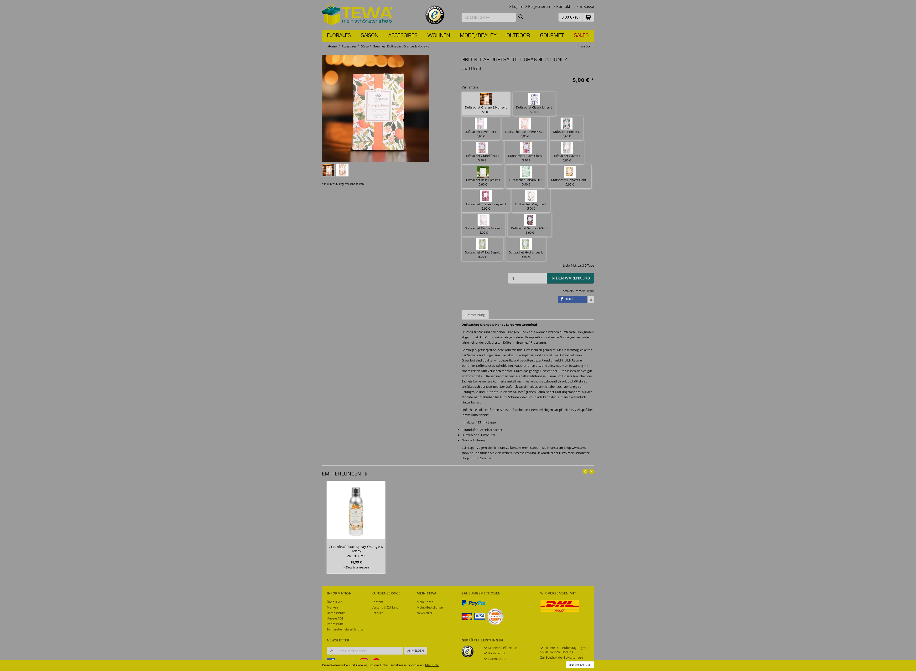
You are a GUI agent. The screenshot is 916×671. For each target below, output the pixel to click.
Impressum (335, 624)
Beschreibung (475, 315)
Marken (332, 607)
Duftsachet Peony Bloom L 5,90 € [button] (483, 230)
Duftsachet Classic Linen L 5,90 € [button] (534, 109)
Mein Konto (425, 602)
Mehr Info (432, 665)
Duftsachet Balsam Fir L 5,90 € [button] (525, 182)
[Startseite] (357, 14)
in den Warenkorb (570, 278)
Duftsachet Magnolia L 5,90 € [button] (531, 206)
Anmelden (415, 650)
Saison (369, 35)
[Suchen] (520, 16)
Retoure (377, 613)
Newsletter (424, 613)
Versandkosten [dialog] (354, 184)
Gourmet (552, 35)
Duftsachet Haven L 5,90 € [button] (567, 158)
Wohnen (438, 35)
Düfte (365, 46)
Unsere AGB (335, 618)
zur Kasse (585, 6)
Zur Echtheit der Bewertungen (561, 657)
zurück (585, 46)
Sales (581, 35)
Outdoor (518, 35)
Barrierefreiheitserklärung (345, 629)
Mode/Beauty (478, 35)
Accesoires (402, 35)
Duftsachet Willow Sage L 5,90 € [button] (482, 254)
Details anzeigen (357, 567)
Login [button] (517, 6)
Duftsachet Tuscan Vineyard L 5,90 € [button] (486, 206)
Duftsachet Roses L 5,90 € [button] (566, 133)
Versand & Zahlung (385, 607)
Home (332, 46)
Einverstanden (579, 665)
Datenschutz (336, 613)
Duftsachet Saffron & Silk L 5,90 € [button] (529, 230)
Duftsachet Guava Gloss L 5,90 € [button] (526, 158)
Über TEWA (335, 602)
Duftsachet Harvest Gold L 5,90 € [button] (569, 182)
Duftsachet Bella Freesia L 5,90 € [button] (483, 182)
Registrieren (539, 6)
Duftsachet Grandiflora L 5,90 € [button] (482, 158)
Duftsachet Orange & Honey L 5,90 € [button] (486, 109)
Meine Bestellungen (431, 607)
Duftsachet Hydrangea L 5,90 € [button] (526, 254)
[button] (588, 17)
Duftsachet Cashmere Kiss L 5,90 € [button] (524, 133)
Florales (339, 35)
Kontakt (563, 6)
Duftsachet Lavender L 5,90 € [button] (481, 133)
